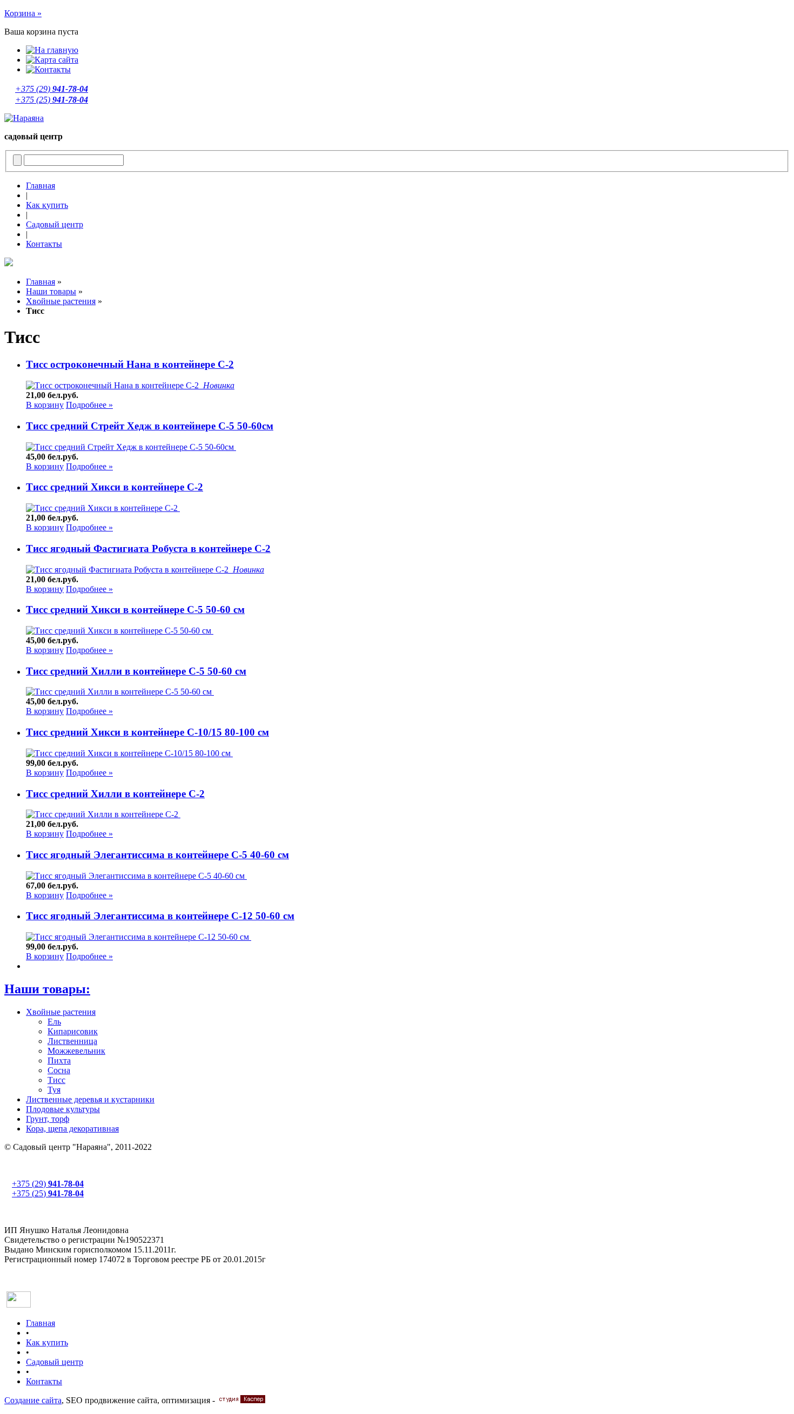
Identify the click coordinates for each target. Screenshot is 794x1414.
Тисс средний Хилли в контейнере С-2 (115, 793)
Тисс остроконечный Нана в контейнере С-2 (130, 364)
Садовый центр (54, 224)
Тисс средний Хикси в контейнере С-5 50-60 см (135, 609)
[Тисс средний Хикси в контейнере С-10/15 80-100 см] (129, 753)
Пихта (59, 1060)
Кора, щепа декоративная (72, 1128)
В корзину (45, 404)
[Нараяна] (24, 118)
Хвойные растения (61, 301)
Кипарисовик (73, 1031)
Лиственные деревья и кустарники (90, 1099)
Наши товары (51, 291)
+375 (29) (51, 88)
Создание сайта (33, 1400)
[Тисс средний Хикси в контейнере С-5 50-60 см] (119, 630)
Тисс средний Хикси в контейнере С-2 (114, 487)
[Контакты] (48, 69)
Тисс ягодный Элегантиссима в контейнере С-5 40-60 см (157, 854)
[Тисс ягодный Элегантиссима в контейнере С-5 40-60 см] (136, 875)
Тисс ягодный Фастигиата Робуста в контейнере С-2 (148, 548)
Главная (40, 185)
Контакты (44, 243)
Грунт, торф (47, 1118)
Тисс (56, 1080)
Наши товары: (47, 989)
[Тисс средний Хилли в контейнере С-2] (103, 814)
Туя (54, 1089)
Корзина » (23, 13)
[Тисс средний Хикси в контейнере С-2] (103, 508)
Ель (54, 1021)
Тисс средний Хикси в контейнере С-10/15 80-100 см (147, 732)
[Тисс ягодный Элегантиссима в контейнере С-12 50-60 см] (138, 936)
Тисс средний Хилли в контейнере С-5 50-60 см (136, 671)
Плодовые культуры (63, 1109)
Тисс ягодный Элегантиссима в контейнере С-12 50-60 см (160, 915)
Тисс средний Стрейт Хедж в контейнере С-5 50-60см (149, 426)
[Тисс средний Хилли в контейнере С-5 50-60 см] (120, 691)
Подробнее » (89, 404)
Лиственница (72, 1041)
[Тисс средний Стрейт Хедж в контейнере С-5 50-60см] (131, 447)
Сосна (59, 1070)
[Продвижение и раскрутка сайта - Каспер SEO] (241, 1400)
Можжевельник (76, 1050)
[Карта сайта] (52, 59)
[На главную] (52, 50)
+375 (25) (51, 99)
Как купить (47, 205)
